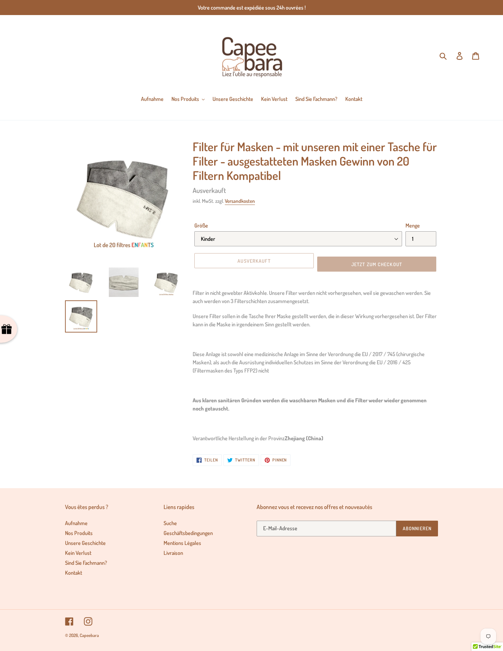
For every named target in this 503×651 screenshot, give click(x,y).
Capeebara (89, 635)
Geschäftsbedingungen (188, 533)
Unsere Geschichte (85, 542)
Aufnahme (76, 523)
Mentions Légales (182, 542)
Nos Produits (79, 533)
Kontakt (73, 572)
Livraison (173, 552)
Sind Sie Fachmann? (86, 562)
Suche (170, 523)
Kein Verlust (78, 552)
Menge (412, 225)
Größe (201, 225)
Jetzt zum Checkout (376, 264)
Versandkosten (240, 201)
